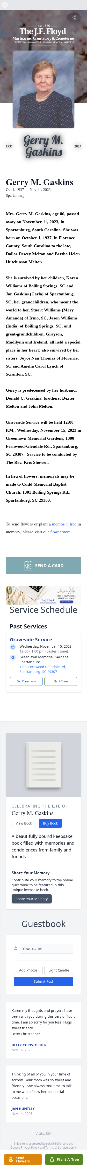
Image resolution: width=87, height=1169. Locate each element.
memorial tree (64, 524)
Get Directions (26, 681)
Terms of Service (56, 1147)
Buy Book (50, 823)
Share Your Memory (32, 898)
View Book (24, 823)
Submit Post (43, 981)
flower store (60, 531)
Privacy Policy (30, 1147)
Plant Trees (60, 681)
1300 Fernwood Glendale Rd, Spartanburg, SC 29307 (43, 669)
